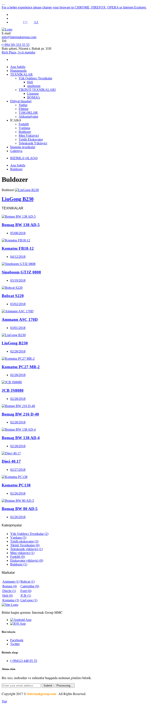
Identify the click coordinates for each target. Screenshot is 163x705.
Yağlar (23, 105)
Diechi (9, 591)
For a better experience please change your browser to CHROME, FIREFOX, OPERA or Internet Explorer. (74, 7)
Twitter (15, 644)
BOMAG (33, 97)
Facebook (16, 640)
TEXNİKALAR (21, 74)
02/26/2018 (17, 493)
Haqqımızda (18, 70)
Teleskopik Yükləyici (33, 143)
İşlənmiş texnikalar (22, 147)
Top (4, 701)
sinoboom (33, 86)
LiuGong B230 (15, 343)
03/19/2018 (17, 280)
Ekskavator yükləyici (26, 560)
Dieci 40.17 (11, 461)
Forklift (24, 124)
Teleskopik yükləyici (26, 549)
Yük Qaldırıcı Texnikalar (35, 78)
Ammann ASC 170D (20, 319)
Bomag (9, 586)
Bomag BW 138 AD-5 (21, 225)
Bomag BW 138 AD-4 (21, 438)
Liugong (33, 93)
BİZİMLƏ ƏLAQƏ (24, 158)
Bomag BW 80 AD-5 (20, 508)
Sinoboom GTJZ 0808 (21, 272)
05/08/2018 (17, 233)
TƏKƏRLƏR (28, 112)
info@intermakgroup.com (19, 37)
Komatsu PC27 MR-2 (21, 367)
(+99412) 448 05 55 (23, 661)
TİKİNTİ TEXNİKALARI (37, 90)
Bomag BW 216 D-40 (20, 414)
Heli (30, 82)
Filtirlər (23, 109)
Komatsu (10, 600)
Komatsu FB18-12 (18, 248)
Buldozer (25, 132)
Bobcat (27, 581)
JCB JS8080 (13, 390)
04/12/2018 (17, 256)
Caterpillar (29, 586)
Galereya (16, 151)
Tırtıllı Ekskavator (31, 139)
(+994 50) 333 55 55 (16, 45)
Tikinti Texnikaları (24, 545)
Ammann (11, 581)
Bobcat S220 (13, 295)
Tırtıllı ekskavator (24, 541)
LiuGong (28, 600)
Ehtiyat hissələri (20, 101)
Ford (25, 591)
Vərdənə (24, 128)
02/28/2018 (17, 351)
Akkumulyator (28, 116)
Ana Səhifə (17, 67)
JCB (25, 595)
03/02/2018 (17, 304)
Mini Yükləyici (29, 135)
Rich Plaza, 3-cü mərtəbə (18, 52)
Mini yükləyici (22, 553)
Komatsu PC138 (16, 485)
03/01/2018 (17, 328)
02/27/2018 (17, 469)
